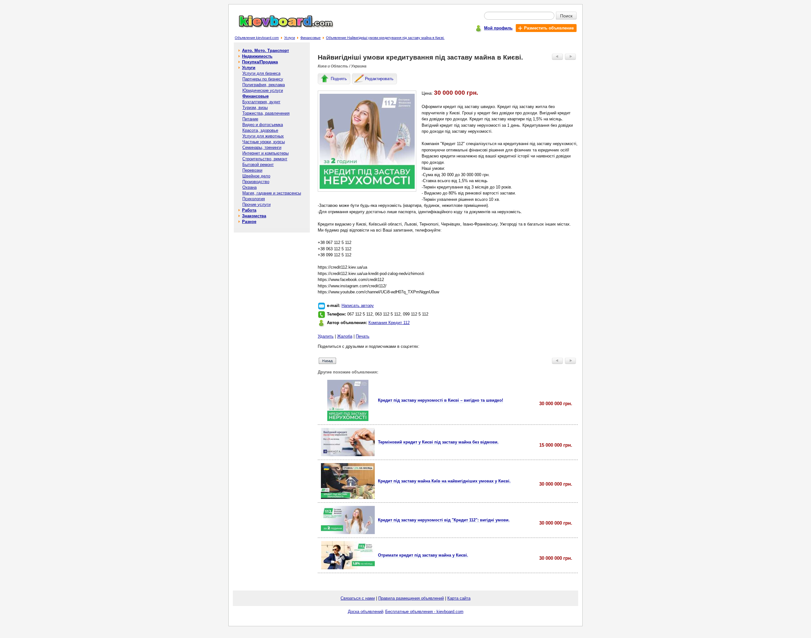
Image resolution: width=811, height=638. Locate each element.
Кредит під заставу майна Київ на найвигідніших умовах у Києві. (444, 481)
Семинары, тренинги (261, 147)
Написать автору (358, 305)
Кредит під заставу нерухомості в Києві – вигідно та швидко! (440, 400)
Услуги (289, 38)
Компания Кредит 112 (389, 322)
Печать (362, 336)
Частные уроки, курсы (263, 141)
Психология (253, 198)
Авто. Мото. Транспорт (265, 50)
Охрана (249, 187)
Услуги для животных (263, 136)
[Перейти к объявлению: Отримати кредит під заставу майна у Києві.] (348, 567)
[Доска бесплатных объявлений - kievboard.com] (282, 26)
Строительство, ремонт (264, 158)
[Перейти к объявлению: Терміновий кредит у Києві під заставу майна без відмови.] (348, 454)
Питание (250, 119)
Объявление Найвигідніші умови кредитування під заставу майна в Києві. (385, 38)
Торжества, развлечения (266, 113)
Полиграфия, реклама (263, 84)
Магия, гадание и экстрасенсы (271, 193)
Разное (249, 221)
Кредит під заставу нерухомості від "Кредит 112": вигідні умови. (444, 520)
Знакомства (254, 216)
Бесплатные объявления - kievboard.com (424, 611)
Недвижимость (257, 56)
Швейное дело (256, 176)
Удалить (326, 336)
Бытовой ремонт (258, 164)
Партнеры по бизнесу (262, 79)
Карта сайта (458, 598)
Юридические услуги (262, 90)
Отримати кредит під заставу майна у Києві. (423, 555)
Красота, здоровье (260, 130)
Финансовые (310, 38)
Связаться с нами (358, 598)
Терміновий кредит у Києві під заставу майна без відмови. (438, 442)
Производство (255, 181)
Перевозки (252, 170)
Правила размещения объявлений (411, 598)
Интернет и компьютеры (265, 153)
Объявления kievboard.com (257, 38)
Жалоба (344, 336)
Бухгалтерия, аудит (261, 101)
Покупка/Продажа (260, 62)
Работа (249, 210)
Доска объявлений (365, 611)
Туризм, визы (255, 107)
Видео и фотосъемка (262, 124)
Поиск (566, 15)
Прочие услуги (256, 204)
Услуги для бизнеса (261, 73)
